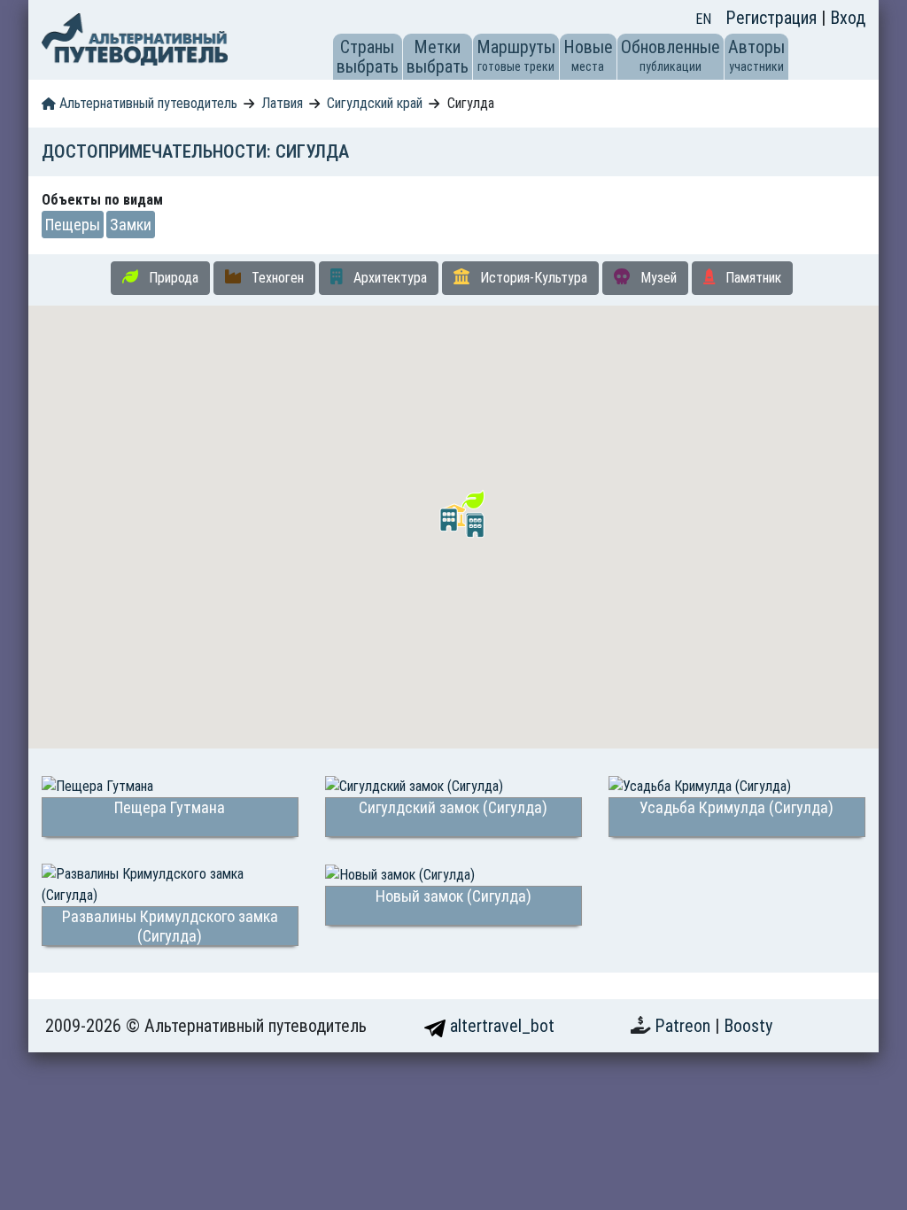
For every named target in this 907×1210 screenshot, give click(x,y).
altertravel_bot (500, 1025)
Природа (171, 277)
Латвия (282, 103)
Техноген (276, 277)
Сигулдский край (374, 103)
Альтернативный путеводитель (146, 103)
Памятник (751, 277)
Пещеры (72, 224)
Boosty (748, 1025)
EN (703, 19)
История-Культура (532, 277)
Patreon (685, 1025)
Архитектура (388, 277)
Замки (130, 224)
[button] (448, 519)
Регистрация (773, 17)
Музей (657, 277)
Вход (847, 17)
